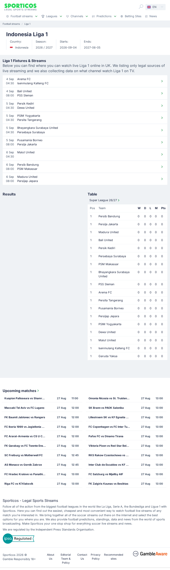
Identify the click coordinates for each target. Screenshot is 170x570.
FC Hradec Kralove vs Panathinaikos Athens (26, 474)
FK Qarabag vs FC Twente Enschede (26, 445)
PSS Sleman (106, 284)
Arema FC (105, 292)
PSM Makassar (109, 264)
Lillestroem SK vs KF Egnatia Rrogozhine (111, 417)
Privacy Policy (95, 556)
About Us (50, 556)
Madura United (109, 232)
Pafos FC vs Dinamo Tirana (106, 436)
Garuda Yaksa (108, 356)
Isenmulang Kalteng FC (114, 348)
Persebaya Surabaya (112, 256)
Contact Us (82, 556)
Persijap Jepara (109, 316)
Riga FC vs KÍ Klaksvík (18, 483)
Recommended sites (113, 556)
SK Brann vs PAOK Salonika (106, 407)
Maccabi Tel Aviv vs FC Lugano (24, 407)
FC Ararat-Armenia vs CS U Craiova (26, 436)
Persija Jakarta (108, 224)
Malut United (107, 340)
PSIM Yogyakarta (110, 324)
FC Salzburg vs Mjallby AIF (106, 474)
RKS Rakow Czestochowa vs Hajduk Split (111, 455)
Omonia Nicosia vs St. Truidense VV (111, 398)
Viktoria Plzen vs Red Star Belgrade (111, 445)
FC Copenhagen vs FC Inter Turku (110, 426)
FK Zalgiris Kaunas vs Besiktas (108, 483)
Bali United (106, 240)
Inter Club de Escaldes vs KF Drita (110, 464)
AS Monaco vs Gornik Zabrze (23, 464)
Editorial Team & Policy (66, 558)
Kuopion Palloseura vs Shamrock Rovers (26, 398)
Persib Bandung (109, 216)
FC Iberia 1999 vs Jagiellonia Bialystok (26, 426)
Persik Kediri (107, 248)
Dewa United (107, 332)
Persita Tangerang (111, 300)
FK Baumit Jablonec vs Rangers (24, 417)
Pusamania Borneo (111, 308)
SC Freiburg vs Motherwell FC (23, 455)
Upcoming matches (19, 390)
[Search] (141, 6)
